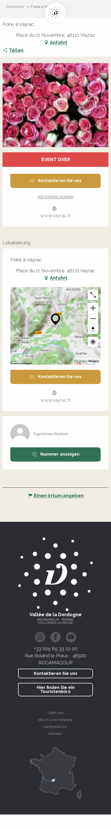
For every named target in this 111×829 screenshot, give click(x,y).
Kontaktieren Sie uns (55, 673)
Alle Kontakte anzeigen (55, 197)
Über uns (56, 712)
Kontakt (55, 733)
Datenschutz (55, 726)
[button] (55, 105)
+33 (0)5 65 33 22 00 (55, 648)
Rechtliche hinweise (55, 719)
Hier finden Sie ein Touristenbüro (56, 689)
